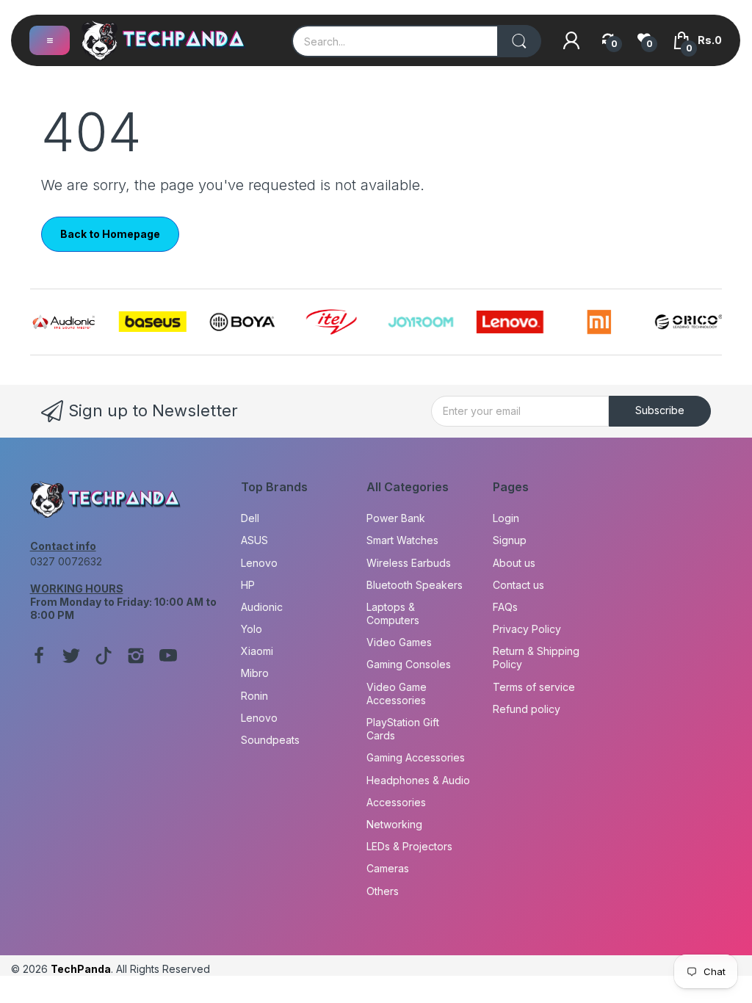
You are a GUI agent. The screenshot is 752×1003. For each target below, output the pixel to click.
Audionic (262, 607)
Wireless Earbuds (408, 563)
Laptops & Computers (392, 613)
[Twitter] (71, 657)
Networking (394, 824)
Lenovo (259, 563)
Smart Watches (402, 540)
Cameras (387, 868)
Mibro (255, 673)
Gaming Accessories (415, 757)
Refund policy (526, 709)
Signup (510, 540)
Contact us (518, 585)
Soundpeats (270, 740)
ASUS (254, 540)
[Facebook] (39, 657)
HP (248, 585)
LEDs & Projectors (409, 846)
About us (514, 563)
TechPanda (81, 969)
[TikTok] (103, 657)
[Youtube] (168, 657)
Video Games (399, 642)
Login (506, 518)
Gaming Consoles (408, 664)
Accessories (396, 802)
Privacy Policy (527, 629)
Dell (250, 518)
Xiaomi (257, 651)
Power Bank (395, 518)
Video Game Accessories (396, 693)
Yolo (251, 629)
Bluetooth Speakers (414, 585)
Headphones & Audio (418, 780)
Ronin (254, 695)
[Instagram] (136, 657)
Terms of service (534, 687)
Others (382, 891)
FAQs (505, 607)
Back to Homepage (110, 234)
